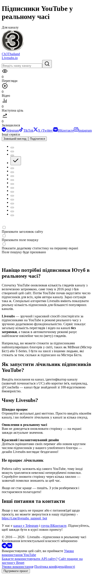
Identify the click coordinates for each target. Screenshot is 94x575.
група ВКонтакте (53, 525)
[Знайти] (47, 64)
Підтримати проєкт (15, 571)
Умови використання (17, 566)
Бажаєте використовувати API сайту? (29, 559)
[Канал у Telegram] (4, 547)
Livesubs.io (10, 58)
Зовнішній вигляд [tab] (14, 138)
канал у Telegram (25, 525)
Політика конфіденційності (54, 566)
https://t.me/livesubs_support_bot (24, 518)
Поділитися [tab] (37, 138)
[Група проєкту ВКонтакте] (9, 547)
